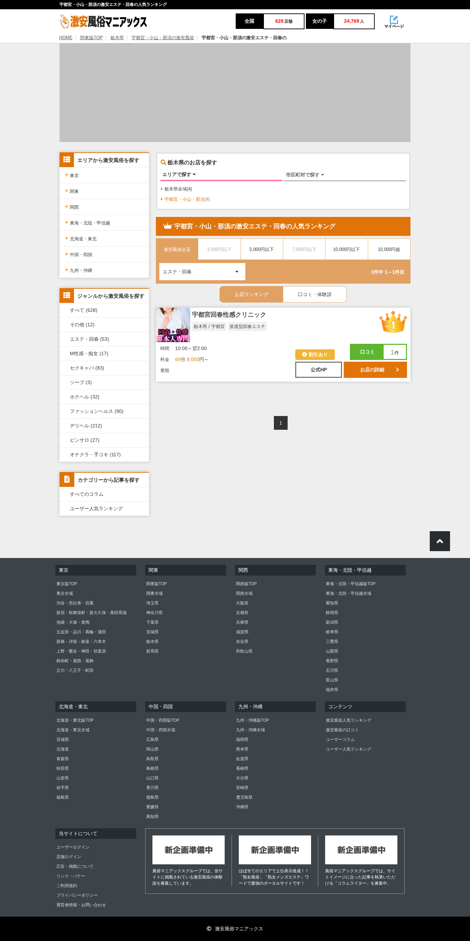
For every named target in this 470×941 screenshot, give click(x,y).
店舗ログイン (68, 856)
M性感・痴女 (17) (89, 353)
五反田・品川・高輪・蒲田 (81, 632)
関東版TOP (91, 37)
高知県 (152, 816)
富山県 (332, 680)
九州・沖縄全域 (250, 729)
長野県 (332, 660)
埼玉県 (152, 603)
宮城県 (62, 739)
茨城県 (152, 632)
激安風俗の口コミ (342, 729)
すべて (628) (83, 310)
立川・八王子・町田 (75, 670)
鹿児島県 (244, 797)
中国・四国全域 (160, 729)
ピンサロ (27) (84, 440)
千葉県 (152, 622)
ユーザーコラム (340, 739)
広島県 (152, 739)
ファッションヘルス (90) (97, 411)
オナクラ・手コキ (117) (95, 454)
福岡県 (242, 739)
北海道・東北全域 (72, 729)
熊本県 (242, 749)
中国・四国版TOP (162, 720)
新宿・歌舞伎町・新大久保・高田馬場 (91, 612)
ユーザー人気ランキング (96, 508)
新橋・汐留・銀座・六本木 (81, 641)
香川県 (152, 787)
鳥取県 (152, 758)
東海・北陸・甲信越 (87, 222)
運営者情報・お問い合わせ (81, 904)
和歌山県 (244, 651)
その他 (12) (82, 324)
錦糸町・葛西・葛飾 (75, 660)
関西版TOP (246, 583)
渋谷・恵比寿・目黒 (75, 603)
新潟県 (332, 622)
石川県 (332, 670)
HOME (66, 37)
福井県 (332, 689)
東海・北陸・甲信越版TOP (350, 583)
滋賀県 (242, 632)
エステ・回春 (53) (89, 339)
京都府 (242, 612)
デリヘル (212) (86, 425)
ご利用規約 (66, 885)
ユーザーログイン (72, 847)
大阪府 (242, 603)
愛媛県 (152, 807)
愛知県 (332, 603)
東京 (72, 174)
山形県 (62, 778)
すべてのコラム (87, 494)
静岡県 (332, 612)
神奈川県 (154, 612)
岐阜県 (332, 632)
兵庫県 (242, 622)
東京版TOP (66, 583)
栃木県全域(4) (178, 189)
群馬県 (152, 651)
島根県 (152, 768)
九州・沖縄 (78, 269)
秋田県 (62, 768)
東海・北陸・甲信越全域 (348, 593)
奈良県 (242, 641)
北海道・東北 (81, 238)
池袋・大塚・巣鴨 (72, 622)
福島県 (62, 797)
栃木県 (117, 37)
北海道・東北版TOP (75, 720)
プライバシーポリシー (77, 895)
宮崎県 (242, 787)
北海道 (62, 749)
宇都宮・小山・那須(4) (187, 199)
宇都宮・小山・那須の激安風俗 (162, 37)
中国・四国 (78, 254)
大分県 (242, 778)
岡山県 (152, 749)
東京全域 (64, 593)
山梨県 (332, 651)
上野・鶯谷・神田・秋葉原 (81, 651)
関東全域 (154, 593)
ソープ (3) (81, 382)
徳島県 (152, 797)
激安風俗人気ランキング (348, 720)
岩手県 (62, 787)
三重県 (332, 641)
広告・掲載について (75, 866)
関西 (72, 206)
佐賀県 (242, 758)
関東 (72, 190)
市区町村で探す (303, 174)
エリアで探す (177, 174)
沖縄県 (242, 807)
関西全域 (244, 593)
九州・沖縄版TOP (252, 720)
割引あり (318, 354)
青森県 (62, 758)
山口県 (152, 778)
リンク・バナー (70, 876)
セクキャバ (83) (87, 368)
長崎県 (242, 768)
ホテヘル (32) (84, 397)
